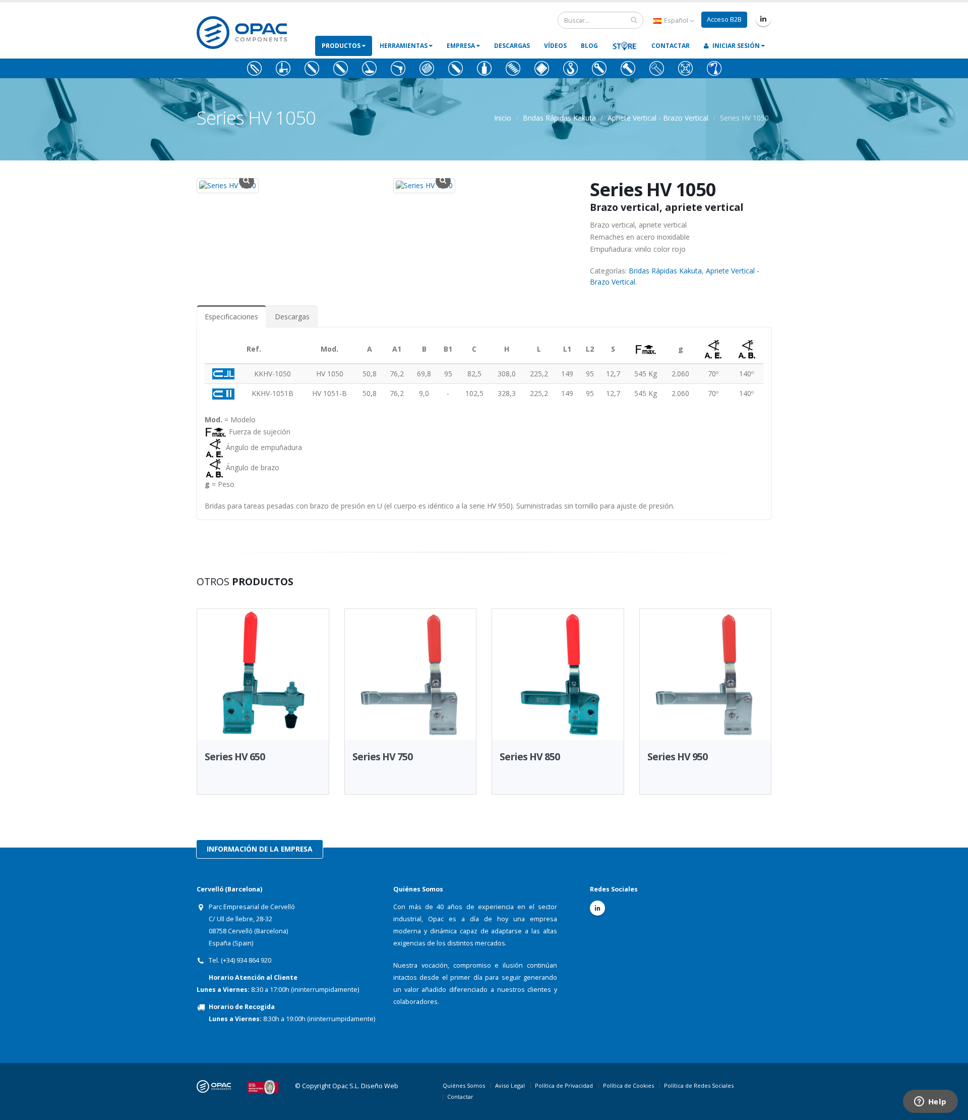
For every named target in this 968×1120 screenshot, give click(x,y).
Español (676, 20)
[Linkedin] (763, 18)
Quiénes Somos (464, 1085)
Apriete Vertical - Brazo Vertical (658, 118)
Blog (589, 45)
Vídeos (555, 45)
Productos (342, 45)
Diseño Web (379, 1086)
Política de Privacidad (564, 1085)
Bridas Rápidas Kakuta (559, 118)
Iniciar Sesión (736, 45)
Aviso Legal (510, 1085)
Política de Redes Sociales (699, 1085)
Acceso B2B (724, 19)
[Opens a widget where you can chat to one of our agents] (930, 1102)
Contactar (670, 45)
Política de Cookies (628, 1085)
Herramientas (404, 45)
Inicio (502, 118)
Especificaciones (231, 316)
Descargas (512, 45)
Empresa (461, 45)
